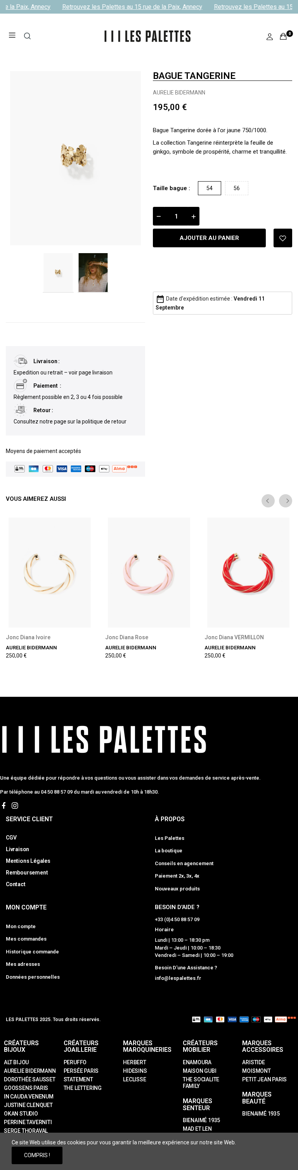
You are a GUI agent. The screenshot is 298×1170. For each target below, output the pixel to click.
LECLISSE (134, 1079)
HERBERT (134, 1062)
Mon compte (21, 926)
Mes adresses (23, 964)
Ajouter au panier (209, 237)
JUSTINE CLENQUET (28, 1105)
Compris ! (37, 1155)
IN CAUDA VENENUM (29, 1096)
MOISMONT (256, 1071)
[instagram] (15, 806)
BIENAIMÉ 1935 (201, 1120)
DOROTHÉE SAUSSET (29, 1079)
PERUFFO (75, 1062)
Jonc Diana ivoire (28, 637)
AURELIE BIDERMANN (179, 92)
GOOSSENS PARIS (26, 1088)
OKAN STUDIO (21, 1114)
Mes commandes (26, 939)
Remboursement (27, 872)
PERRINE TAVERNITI (28, 1122)
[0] (283, 36)
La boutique (168, 850)
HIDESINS (135, 1071)
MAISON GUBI (200, 1071)
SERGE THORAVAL (26, 1131)
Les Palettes (169, 838)
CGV (11, 837)
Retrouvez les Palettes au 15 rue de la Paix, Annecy (129, 6)
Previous (24, 158)
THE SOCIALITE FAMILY (201, 1082)
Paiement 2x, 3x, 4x (177, 876)
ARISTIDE (253, 1062)
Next (126, 158)
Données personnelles (33, 977)
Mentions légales (28, 861)
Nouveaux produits (177, 889)
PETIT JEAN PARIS (264, 1079)
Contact (16, 884)
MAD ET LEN (197, 1129)
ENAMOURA (197, 1062)
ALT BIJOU (16, 1062)
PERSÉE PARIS (81, 1071)
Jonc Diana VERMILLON (234, 637)
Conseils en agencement (184, 863)
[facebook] (3, 806)
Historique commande (32, 952)
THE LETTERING (83, 1088)
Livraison (17, 849)
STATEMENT (78, 1079)
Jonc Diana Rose (126, 637)
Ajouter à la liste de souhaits (283, 238)
